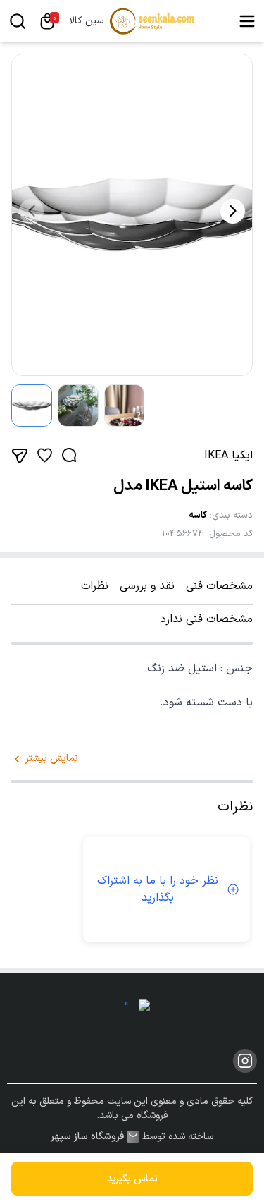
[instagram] (245, 1061)
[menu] (247, 21)
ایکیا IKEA (228, 455)
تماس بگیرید (132, 1179)
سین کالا (86, 21)
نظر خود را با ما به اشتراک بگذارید (157, 889)
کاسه (198, 516)
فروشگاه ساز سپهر (87, 1137)
